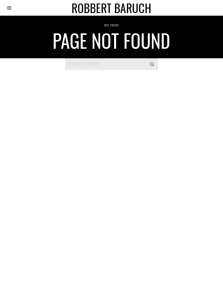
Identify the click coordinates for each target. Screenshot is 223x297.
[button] (152, 64)
